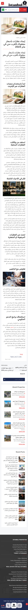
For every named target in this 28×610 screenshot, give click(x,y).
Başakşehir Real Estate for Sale (19, 572)
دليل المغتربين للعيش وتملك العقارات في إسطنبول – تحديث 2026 (11, 517)
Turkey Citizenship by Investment (18, 560)
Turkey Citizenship (22, 558)
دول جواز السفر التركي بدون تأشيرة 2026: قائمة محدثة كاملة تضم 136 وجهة (11, 474)
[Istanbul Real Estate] (18, 3)
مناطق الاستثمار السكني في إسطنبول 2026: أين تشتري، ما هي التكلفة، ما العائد (11, 489)
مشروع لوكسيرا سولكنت (19, 391)
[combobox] (23, 10)
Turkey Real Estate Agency (20, 549)
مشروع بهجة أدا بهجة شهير (19, 401)
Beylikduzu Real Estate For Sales (19, 578)
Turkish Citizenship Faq (21, 562)
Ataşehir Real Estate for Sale (20, 576)
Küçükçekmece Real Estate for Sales (18, 574)
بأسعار (12, 327)
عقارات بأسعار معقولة (16, 356)
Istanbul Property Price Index (19, 547)
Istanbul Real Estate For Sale (20, 545)
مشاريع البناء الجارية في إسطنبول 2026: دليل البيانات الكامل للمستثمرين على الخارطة (11, 482)
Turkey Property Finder (21, 551)
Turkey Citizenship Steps (21, 564)
